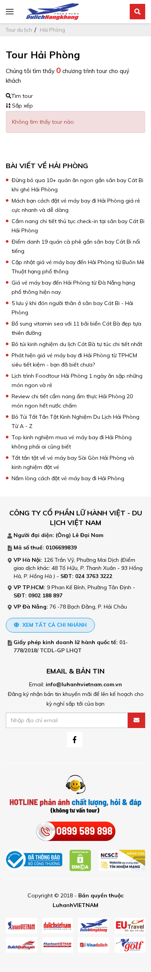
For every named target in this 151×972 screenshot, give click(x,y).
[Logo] (52, 11)
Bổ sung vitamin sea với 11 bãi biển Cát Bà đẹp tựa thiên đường (76, 328)
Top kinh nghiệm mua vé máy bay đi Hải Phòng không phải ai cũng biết (72, 442)
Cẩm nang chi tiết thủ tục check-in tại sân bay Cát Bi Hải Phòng (78, 226)
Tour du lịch (19, 30)
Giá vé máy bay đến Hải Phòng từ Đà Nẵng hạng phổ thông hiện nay (73, 287)
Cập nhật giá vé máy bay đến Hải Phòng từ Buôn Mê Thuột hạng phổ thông (78, 267)
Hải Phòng (52, 30)
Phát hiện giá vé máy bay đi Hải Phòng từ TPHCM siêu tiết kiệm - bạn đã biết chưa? (74, 360)
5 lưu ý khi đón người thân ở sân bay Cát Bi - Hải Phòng (72, 308)
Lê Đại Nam (87, 535)
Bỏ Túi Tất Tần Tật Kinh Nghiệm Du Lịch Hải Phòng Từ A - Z (75, 421)
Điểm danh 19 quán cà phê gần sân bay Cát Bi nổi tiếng (76, 246)
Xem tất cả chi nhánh (54, 625)
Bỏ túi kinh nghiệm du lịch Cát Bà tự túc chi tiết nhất (77, 344)
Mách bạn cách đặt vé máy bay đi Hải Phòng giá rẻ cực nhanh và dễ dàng (76, 205)
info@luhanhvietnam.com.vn (84, 684)
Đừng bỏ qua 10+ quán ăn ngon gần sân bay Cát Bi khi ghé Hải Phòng (77, 185)
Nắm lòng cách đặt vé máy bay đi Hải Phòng (68, 478)
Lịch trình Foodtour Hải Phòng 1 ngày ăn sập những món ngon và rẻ (77, 380)
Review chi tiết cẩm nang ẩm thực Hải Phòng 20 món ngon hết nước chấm (72, 401)
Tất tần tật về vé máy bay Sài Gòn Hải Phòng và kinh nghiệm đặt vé (73, 462)
